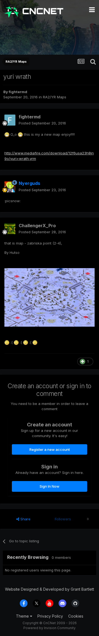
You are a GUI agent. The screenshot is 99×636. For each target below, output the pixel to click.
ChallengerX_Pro (37, 225)
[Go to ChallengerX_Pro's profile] (9, 228)
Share (25, 519)
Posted (42, 123)
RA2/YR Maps (54, 97)
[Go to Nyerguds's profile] (9, 186)
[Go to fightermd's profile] (9, 120)
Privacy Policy (50, 616)
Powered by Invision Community (49, 628)
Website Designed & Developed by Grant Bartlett (49, 589)
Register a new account (49, 449)
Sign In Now (49, 486)
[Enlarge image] (6, 134)
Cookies (75, 616)
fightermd (18, 92)
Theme (23, 616)
